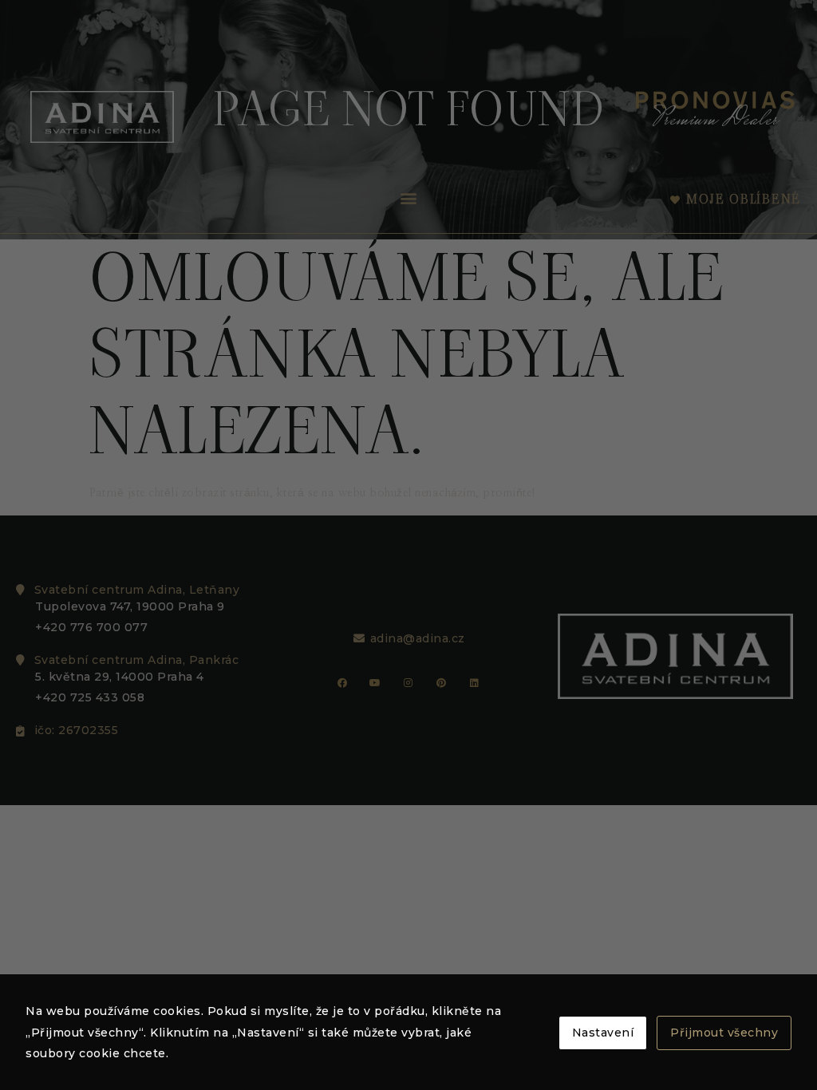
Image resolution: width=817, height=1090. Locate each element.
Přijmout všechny (724, 1032)
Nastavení (603, 1032)
